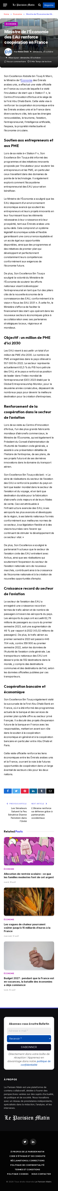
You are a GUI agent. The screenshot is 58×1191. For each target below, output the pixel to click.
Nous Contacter (41, 1174)
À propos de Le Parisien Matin (27, 1152)
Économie (11, 24)
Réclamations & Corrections (28, 1160)
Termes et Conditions (27, 1169)
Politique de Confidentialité (27, 1165)
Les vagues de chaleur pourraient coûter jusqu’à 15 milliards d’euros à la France (27, 928)
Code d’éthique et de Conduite (27, 1156)
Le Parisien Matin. (43, 1181)
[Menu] (5, 5)
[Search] (39, 5)
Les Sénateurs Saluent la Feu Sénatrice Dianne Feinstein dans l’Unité (17, 814)
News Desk (23, 51)
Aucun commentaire (16, 61)
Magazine (48, 5)
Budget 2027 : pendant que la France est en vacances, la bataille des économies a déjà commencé (29, 982)
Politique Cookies (17, 1174)
